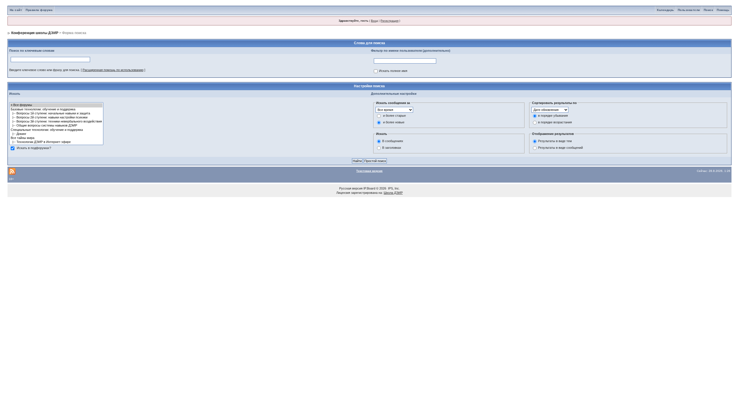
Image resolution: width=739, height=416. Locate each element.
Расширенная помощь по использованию (113, 70)
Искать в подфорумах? (34, 148)
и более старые (394, 116)
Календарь (665, 10)
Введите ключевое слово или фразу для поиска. (44, 70)
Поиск (708, 10)
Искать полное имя (393, 71)
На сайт (16, 10)
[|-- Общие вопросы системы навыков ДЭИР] (56, 126)
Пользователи (689, 10)
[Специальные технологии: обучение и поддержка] (56, 130)
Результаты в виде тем (555, 141)
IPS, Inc (393, 188)
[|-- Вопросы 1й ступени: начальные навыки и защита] (56, 114)
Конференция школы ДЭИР (34, 33)
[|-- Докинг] (56, 134)
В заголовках (391, 147)
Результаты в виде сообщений (560, 147)
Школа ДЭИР (393, 192)
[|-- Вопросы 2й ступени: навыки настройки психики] (56, 118)
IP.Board (369, 188)
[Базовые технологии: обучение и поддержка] (56, 109)
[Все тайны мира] (56, 138)
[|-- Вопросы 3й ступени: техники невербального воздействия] (56, 122)
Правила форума (39, 10)
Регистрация (389, 20)
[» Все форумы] (56, 105)
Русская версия (351, 188)
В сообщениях (392, 141)
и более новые (393, 122)
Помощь (723, 10)
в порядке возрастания (555, 122)
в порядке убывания (553, 116)
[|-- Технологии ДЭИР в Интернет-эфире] (56, 142)
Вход (374, 20)
